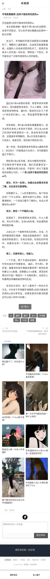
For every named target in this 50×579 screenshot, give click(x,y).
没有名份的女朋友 (10, 331)
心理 (3, 9)
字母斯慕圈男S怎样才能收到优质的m (20, 14)
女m (33, 316)
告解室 (43, 560)
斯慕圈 (25, 3)
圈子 (4, 154)
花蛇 (28, 560)
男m (16, 320)
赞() (26, 307)
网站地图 (33, 565)
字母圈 (5, 23)
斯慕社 (15, 560)
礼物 (24, 320)
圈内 (8, 103)
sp (11, 316)
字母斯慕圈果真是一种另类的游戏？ (37, 332)
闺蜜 (32, 114)
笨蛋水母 (35, 560)
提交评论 (40, 535)
